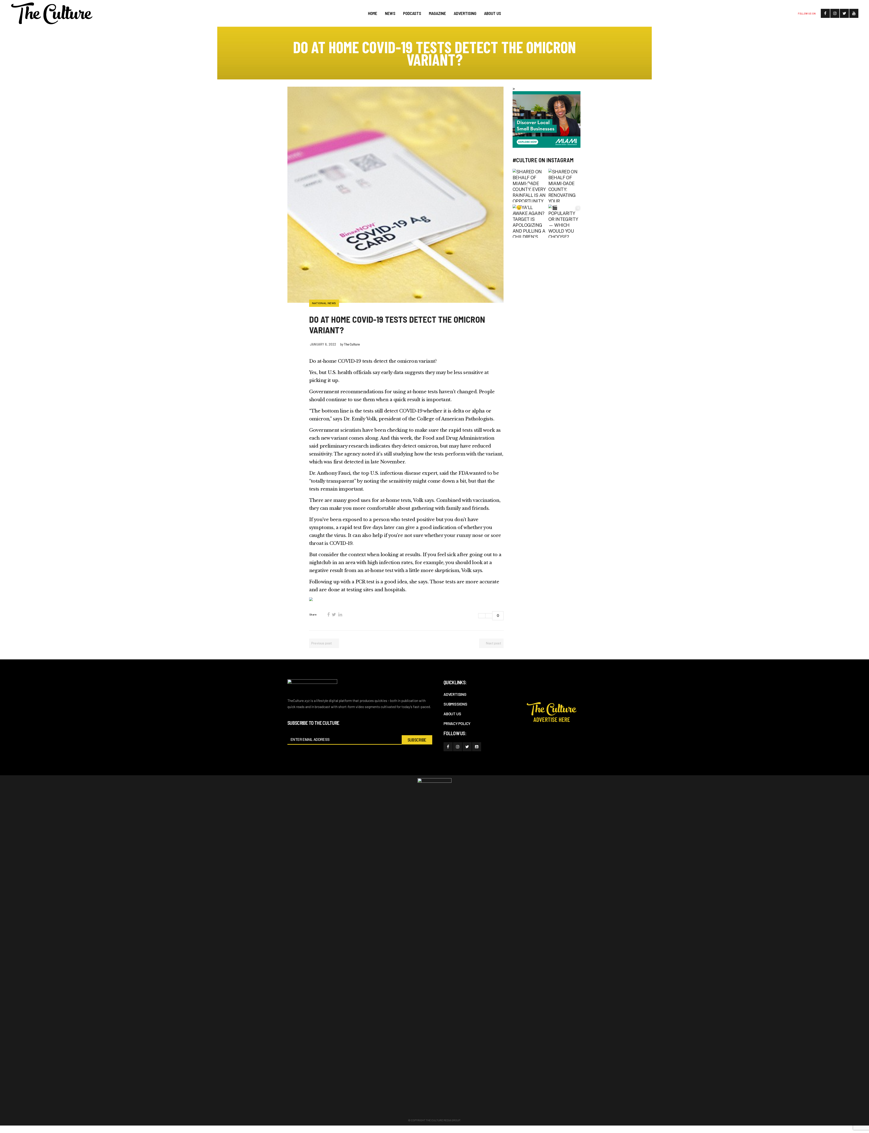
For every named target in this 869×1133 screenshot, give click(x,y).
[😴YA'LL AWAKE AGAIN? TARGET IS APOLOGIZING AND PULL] (529, 221)
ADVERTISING (455, 694)
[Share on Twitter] (334, 614)
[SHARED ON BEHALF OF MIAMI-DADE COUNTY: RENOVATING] (565, 185)
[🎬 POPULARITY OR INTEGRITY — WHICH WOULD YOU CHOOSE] (565, 221)
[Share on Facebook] (328, 614)
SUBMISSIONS (455, 704)
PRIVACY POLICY (457, 723)
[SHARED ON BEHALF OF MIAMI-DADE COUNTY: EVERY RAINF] (529, 185)
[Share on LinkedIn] (340, 614)
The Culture (352, 344)
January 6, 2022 (323, 344)
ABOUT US (452, 713)
